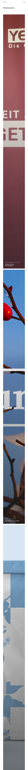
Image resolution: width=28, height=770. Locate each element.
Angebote (11, 262)
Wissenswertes (17, 262)
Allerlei (6, 262)
